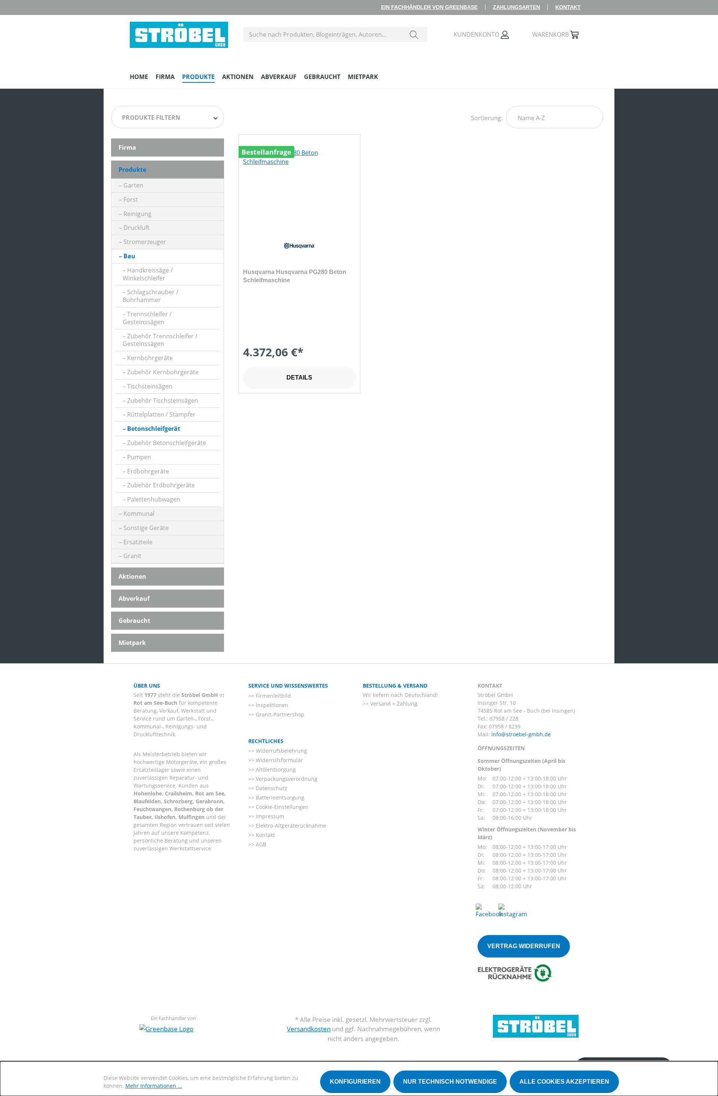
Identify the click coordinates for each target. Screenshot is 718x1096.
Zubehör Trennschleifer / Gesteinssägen (160, 340)
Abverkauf (134, 598)
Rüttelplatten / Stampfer (161, 414)
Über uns (147, 685)
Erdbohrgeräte (148, 471)
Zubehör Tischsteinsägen (162, 400)
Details (299, 377)
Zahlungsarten (516, 7)
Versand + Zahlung (393, 703)
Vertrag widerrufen (523, 946)
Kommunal (138, 513)
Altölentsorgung (275, 769)
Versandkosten (309, 1029)
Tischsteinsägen (149, 386)
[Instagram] (512, 910)
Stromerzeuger (144, 242)
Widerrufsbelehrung (280, 750)
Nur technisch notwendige (450, 1081)
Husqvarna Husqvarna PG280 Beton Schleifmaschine (294, 276)
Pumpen (139, 457)
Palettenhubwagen (153, 499)
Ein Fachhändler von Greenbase (429, 7)
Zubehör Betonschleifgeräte (166, 443)
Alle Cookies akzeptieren (564, 1081)
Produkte (132, 169)
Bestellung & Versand (395, 685)
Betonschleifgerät (153, 428)
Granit (132, 556)
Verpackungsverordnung (285, 778)
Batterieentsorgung (279, 797)
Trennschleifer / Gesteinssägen (147, 318)
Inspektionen (271, 705)
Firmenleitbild (272, 695)
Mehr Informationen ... (153, 1085)
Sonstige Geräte (146, 528)
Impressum (269, 816)
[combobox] (322, 34)
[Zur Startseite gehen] (179, 33)
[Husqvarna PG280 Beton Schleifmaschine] (299, 185)
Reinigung (137, 214)
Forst (130, 199)
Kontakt (568, 7)
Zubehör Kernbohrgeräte (163, 372)
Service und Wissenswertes (288, 685)
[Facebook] (489, 910)
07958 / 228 (504, 718)
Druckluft (136, 227)
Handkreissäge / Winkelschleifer (148, 274)
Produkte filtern (151, 117)
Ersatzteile (138, 542)
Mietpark (132, 643)
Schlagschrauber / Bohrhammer (150, 296)
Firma (127, 147)
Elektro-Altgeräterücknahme (290, 825)
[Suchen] (414, 34)
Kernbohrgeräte (150, 358)
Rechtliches (265, 741)
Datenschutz (270, 788)
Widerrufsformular (278, 760)
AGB (260, 844)
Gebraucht (134, 620)
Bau (129, 256)
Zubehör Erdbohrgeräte (161, 485)
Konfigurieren (355, 1081)
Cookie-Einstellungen (281, 806)
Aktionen (132, 576)
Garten (133, 185)
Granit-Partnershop (279, 714)
